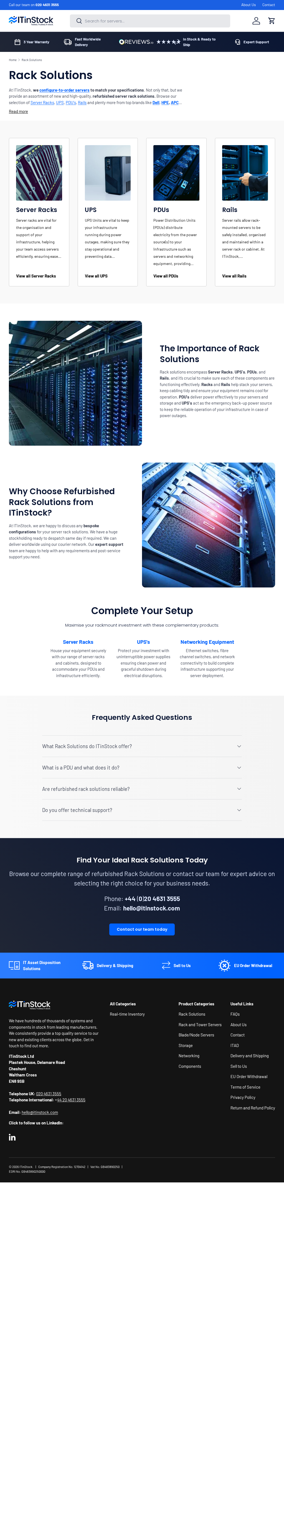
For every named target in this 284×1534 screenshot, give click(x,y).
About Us (248, 4)
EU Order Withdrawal (248, 1076)
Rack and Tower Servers (200, 1024)
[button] (272, 21)
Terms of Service (245, 1086)
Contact (268, 4)
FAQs (235, 1013)
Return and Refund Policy (252, 1107)
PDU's (71, 102)
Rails (82, 102)
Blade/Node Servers (196, 1034)
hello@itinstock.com (40, 1112)
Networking (189, 1055)
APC (175, 102)
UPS (60, 102)
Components (190, 1066)
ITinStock (25, 1167)
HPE (165, 102)
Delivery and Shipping (249, 1055)
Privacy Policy (242, 1097)
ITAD (234, 1045)
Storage (186, 1045)
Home (13, 60)
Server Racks (42, 102)
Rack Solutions (32, 60)
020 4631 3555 (47, 4)
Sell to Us (238, 1066)
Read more (18, 111)
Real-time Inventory (127, 1013)
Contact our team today (142, 929)
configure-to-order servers (64, 89)
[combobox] (150, 20)
